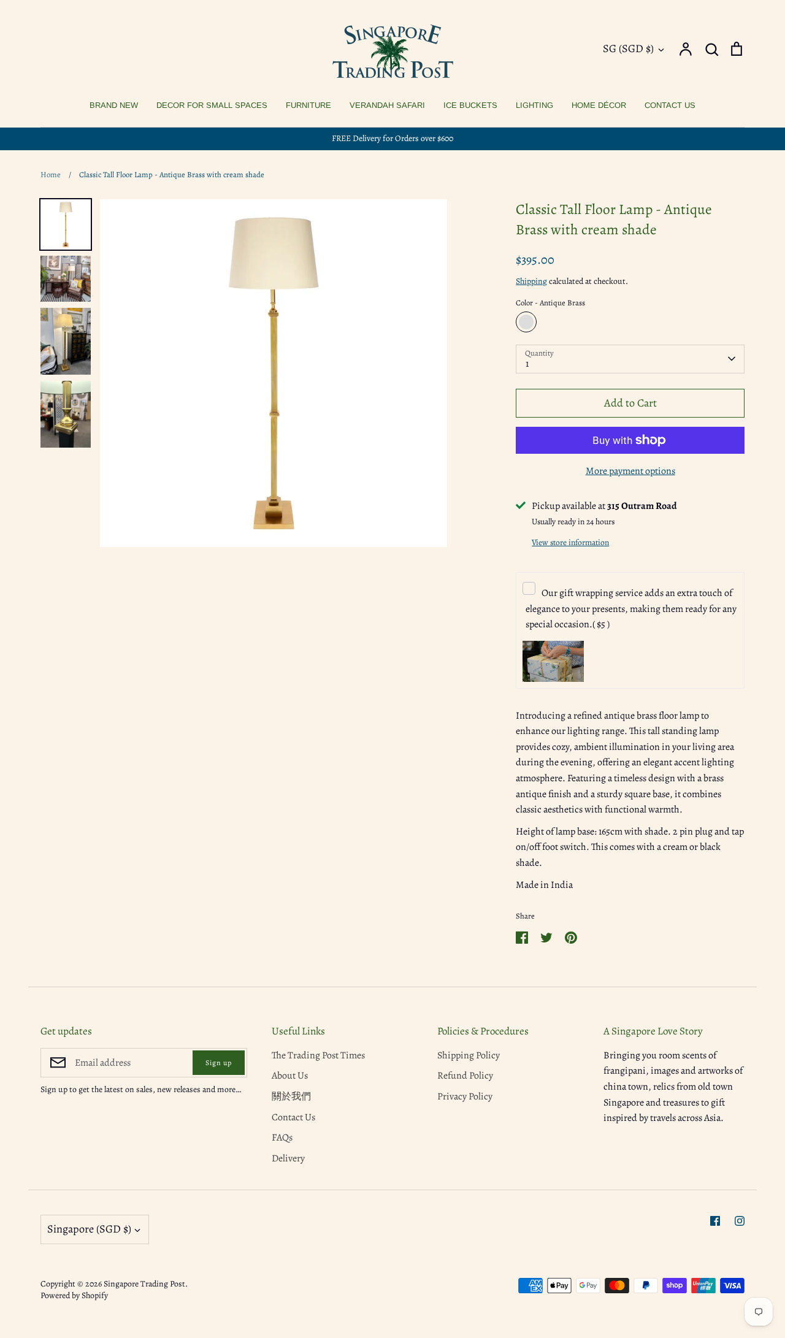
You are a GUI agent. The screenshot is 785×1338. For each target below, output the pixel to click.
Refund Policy (465, 1075)
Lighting (534, 105)
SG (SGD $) (628, 48)
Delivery (288, 1158)
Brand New (114, 105)
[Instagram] (739, 1221)
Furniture (308, 105)
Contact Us (670, 105)
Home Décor (599, 105)
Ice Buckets (470, 105)
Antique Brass (526, 322)
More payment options (630, 471)
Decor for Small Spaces (211, 105)
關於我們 (291, 1096)
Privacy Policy (464, 1096)
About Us (290, 1075)
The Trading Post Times (318, 1055)
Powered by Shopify (74, 1295)
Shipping (531, 281)
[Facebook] (715, 1221)
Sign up (218, 1063)
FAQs (282, 1137)
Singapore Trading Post (144, 1284)
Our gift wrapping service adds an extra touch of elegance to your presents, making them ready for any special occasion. (631, 608)
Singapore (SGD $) (89, 1228)
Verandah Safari (387, 105)
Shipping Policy (468, 1055)
